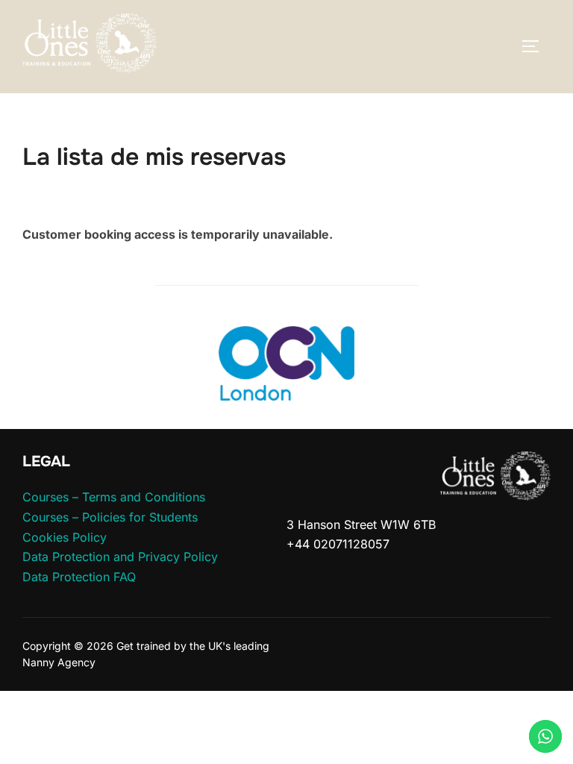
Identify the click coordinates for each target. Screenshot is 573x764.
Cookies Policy (64, 537)
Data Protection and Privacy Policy (120, 556)
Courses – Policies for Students (110, 517)
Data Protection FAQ (79, 576)
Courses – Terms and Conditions (113, 496)
